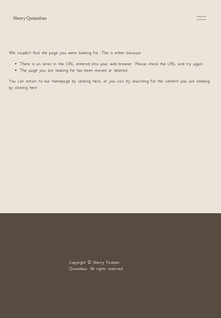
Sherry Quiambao (29, 18)
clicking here (89, 81)
